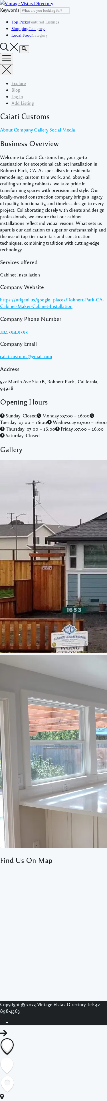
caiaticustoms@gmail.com (26, 356)
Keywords (9, 10)
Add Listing (22, 103)
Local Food (29, 35)
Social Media (62, 130)
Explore (18, 83)
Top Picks (35, 22)
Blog (15, 90)
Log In (17, 96)
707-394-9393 (14, 331)
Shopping (28, 28)
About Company (16, 130)
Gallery (41, 130)
